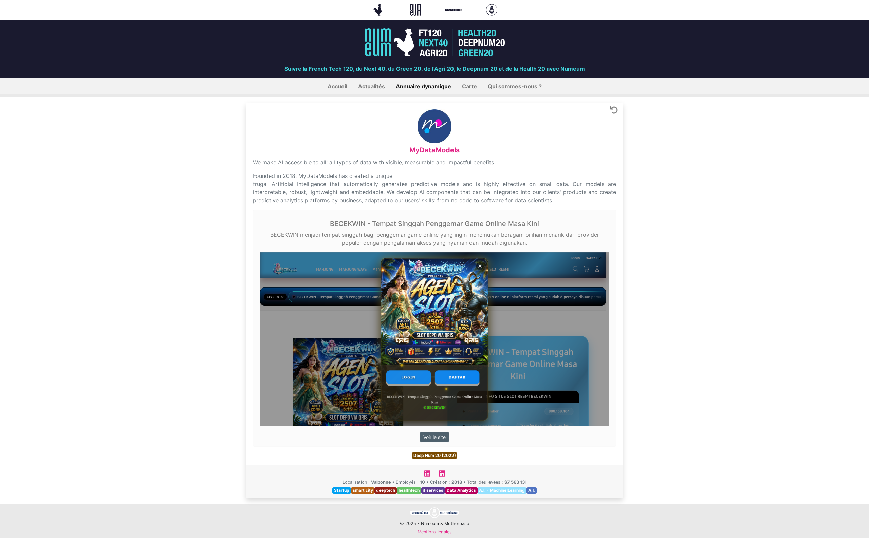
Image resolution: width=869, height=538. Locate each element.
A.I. (531, 490)
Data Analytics (461, 490)
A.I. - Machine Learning (502, 490)
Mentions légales (435, 531)
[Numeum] (416, 9)
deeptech (385, 490)
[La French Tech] (378, 9)
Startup (341, 490)
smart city (363, 490)
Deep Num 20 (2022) (434, 455)
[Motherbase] (492, 9)
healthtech (409, 490)
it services (433, 490)
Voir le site (434, 437)
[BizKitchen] (455, 9)
